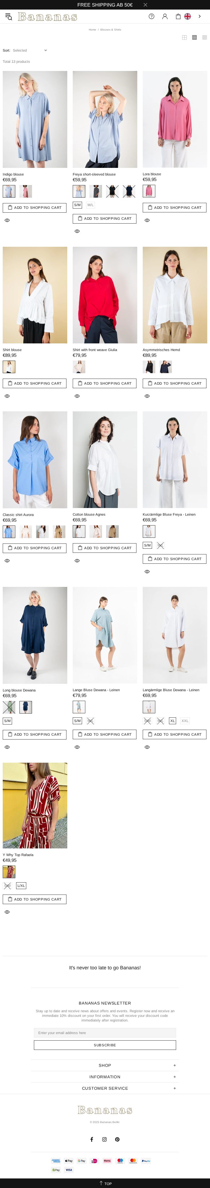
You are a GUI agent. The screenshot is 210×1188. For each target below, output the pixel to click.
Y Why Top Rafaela (18, 855)
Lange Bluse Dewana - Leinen (96, 690)
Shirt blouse (12, 350)
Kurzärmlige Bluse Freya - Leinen (169, 514)
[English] (193, 16)
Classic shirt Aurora (18, 515)
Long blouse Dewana (19, 690)
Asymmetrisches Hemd (161, 350)
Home (92, 29)
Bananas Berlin (48, 16)
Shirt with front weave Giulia (95, 350)
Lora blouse (152, 174)
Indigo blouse (13, 174)
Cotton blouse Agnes (90, 514)
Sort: (6, 50)
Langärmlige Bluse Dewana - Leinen (171, 690)
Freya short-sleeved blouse (94, 174)
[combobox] (193, 16)
